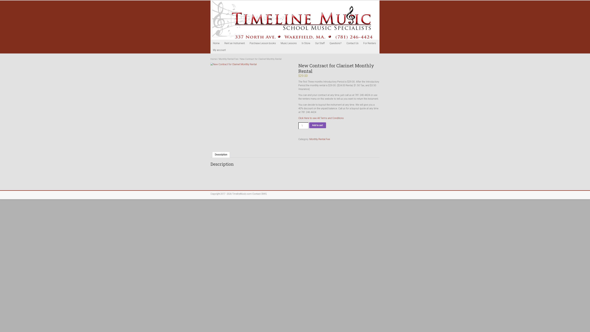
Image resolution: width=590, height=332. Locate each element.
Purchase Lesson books (263, 43)
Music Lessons (289, 43)
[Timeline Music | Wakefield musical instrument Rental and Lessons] (295, 20)
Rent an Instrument (234, 43)
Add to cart (317, 125)
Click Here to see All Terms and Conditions (321, 118)
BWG (264, 194)
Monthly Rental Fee (228, 59)
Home (216, 43)
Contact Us (352, 43)
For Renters (369, 43)
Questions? (336, 43)
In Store (306, 43)
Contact (256, 194)
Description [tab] (221, 154)
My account (219, 50)
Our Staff (320, 43)
